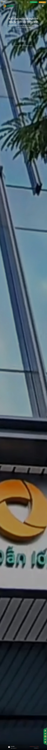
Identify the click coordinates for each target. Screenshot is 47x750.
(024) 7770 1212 (8, 1)
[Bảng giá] (45, 733)
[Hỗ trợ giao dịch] (45, 739)
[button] (15, 45)
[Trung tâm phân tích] (45, 742)
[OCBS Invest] (45, 736)
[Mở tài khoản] (45, 730)
